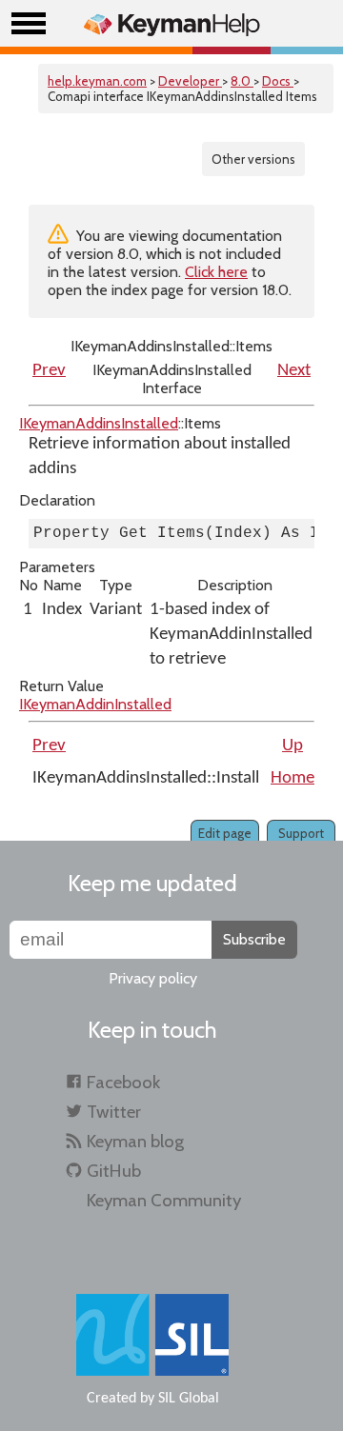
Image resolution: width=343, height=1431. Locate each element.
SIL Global (188, 1398)
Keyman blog (135, 1141)
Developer (190, 81)
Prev (49, 371)
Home (292, 778)
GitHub (114, 1171)
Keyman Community (164, 1200)
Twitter (114, 1112)
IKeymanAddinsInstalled (98, 423)
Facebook (123, 1082)
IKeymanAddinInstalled (95, 704)
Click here (216, 272)
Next (294, 371)
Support (301, 833)
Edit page (225, 833)
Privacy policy (153, 978)
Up (292, 746)
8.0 (242, 81)
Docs (277, 81)
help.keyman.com (97, 81)
